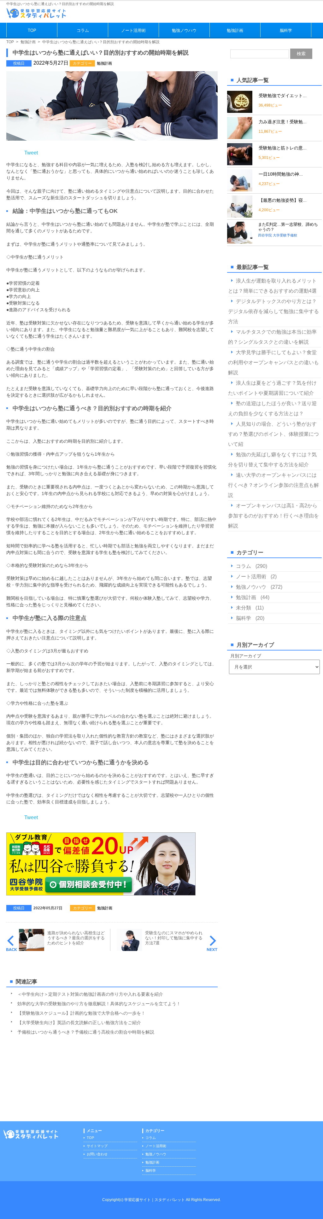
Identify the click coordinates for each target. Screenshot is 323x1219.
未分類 (243, 607)
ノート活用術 (133, 30)
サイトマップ (97, 1146)
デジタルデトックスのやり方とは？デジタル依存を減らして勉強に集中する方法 (273, 311)
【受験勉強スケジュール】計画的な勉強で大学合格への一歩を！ (81, 1013)
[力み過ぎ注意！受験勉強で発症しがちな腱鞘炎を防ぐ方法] (239, 136)
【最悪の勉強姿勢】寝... (283, 200)
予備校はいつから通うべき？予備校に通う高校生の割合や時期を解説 (85, 1032)
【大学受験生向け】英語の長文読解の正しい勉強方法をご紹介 (79, 1022)
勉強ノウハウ (184, 30)
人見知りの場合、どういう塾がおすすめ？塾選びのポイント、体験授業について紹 (273, 434)
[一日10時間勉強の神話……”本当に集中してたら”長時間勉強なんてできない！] (239, 188)
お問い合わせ (97, 1154)
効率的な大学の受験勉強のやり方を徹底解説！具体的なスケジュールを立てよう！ (99, 1003)
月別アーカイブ (245, 656)
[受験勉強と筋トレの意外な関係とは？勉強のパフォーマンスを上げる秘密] (239, 162)
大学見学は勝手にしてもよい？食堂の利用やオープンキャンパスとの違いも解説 (273, 362)
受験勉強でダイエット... (283, 95)
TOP (32, 30)
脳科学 (286, 30)
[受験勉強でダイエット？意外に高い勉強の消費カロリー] (239, 110)
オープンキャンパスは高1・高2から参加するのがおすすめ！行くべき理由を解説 (273, 515)
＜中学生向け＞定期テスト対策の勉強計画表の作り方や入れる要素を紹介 (90, 994)
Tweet (31, 152)
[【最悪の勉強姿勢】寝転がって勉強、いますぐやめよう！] (239, 215)
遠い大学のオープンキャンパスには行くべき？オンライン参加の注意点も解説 (273, 485)
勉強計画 (235, 30)
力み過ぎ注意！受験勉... (283, 121)
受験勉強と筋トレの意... (283, 147)
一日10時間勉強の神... (281, 174)
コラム (83, 30)
